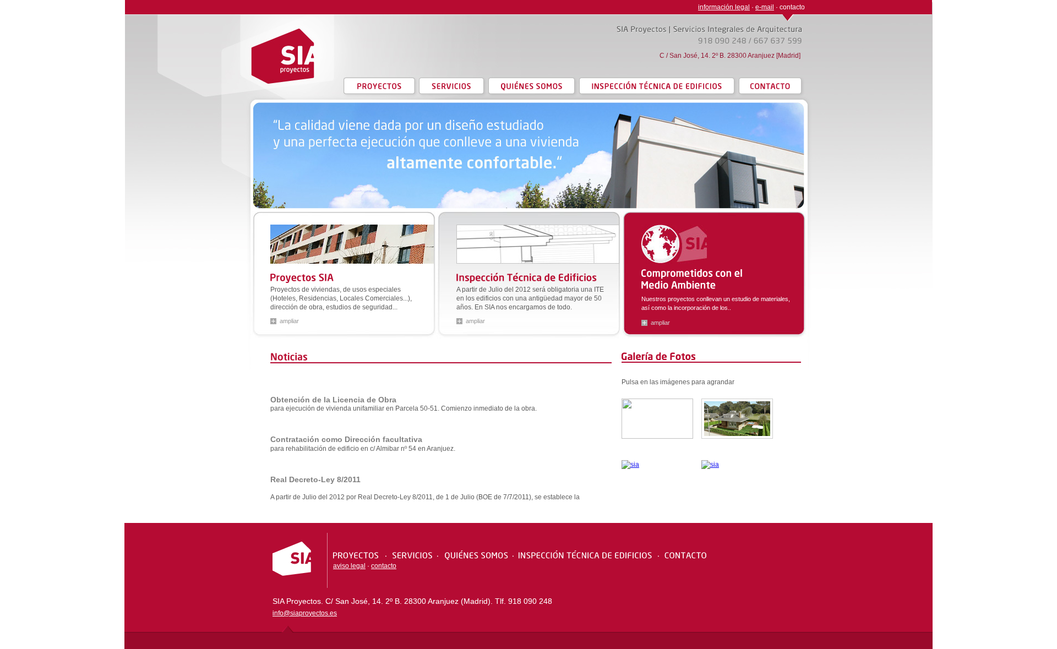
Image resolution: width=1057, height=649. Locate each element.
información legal (724, 7)
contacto (383, 566)
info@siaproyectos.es (305, 613)
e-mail (764, 7)
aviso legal (349, 566)
